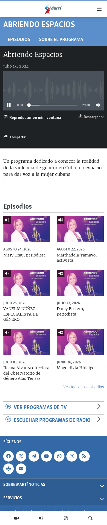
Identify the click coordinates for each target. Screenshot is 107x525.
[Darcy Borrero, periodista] (80, 283)
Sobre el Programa (61, 40)
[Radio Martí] (41, 518)
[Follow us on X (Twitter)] (21, 456)
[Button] (15, 138)
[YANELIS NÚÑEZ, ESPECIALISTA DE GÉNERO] (26, 283)
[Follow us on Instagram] (71, 456)
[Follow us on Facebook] (8, 456)
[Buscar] (90, 518)
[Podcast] (66, 518)
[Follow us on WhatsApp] (59, 456)
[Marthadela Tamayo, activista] (80, 229)
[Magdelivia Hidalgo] (80, 342)
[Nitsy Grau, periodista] (26, 229)
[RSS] (84, 456)
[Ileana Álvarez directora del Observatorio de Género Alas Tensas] (26, 342)
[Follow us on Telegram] (34, 456)
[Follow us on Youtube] (46, 456)
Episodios (19, 40)
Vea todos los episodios (83, 387)
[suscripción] (21, 468)
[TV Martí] (16, 518)
